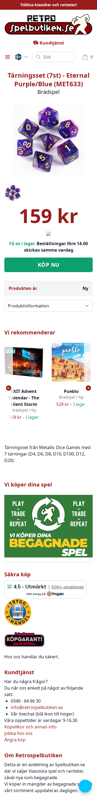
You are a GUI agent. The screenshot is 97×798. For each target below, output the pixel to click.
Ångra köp (15, 740)
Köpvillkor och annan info (30, 727)
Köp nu (49, 264)
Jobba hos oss (18, 733)
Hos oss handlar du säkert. (31, 657)
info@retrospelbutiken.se (37, 707)
